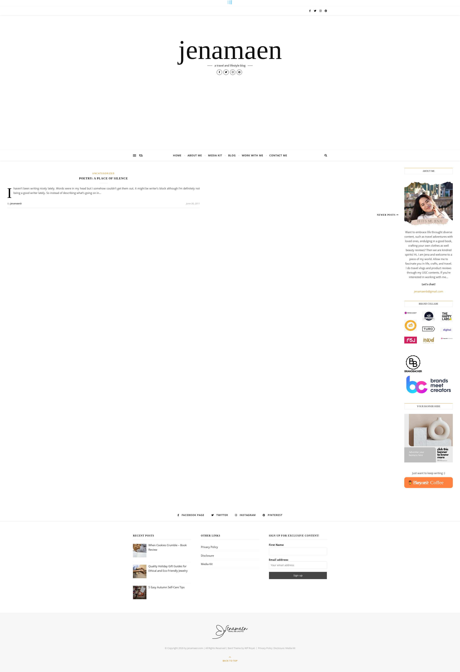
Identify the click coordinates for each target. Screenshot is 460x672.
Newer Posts (386, 215)
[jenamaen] (230, 631)
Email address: (278, 559)
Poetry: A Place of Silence (103, 178)
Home (177, 155)
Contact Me (278, 155)
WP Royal (250, 648)
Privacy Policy (209, 547)
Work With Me (252, 155)
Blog (232, 155)
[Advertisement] (230, 123)
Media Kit (215, 155)
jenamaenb (16, 203)
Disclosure (207, 555)
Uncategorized (103, 173)
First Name (276, 545)
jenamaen (230, 49)
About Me (195, 155)
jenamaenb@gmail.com (428, 291)
